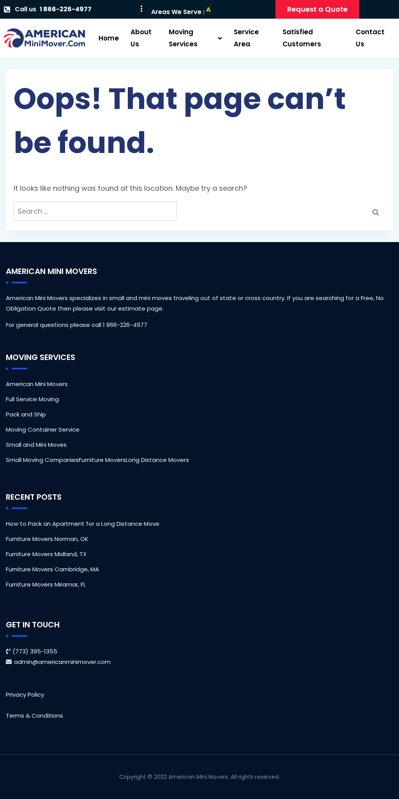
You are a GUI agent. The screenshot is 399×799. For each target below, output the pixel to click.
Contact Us (370, 38)
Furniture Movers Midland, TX (46, 554)
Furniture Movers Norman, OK (47, 539)
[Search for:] (95, 211)
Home (109, 38)
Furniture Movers (102, 460)
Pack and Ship (26, 414)
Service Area (246, 38)
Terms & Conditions (34, 715)
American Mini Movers (37, 384)
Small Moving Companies (42, 460)
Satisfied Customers (301, 38)
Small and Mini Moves (36, 445)
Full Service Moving (32, 399)
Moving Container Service (42, 429)
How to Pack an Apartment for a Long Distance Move (82, 524)
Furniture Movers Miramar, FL (46, 584)
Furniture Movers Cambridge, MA (52, 569)
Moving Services (183, 38)
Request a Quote (317, 9)
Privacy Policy (25, 694)
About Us (141, 38)
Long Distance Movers (157, 460)
